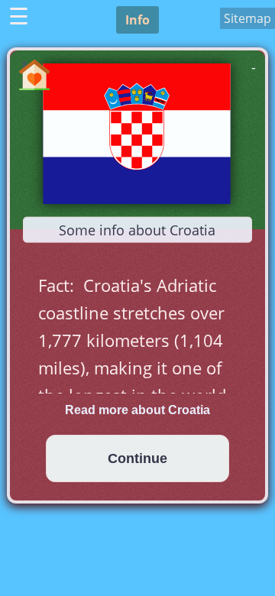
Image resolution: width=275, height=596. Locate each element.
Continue (137, 458)
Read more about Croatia (137, 409)
